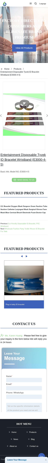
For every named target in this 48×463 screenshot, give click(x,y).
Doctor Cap (41, 213)
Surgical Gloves (35, 209)
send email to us (25, 180)
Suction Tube (41, 206)
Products (17, 69)
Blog (33, 439)
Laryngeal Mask (21, 209)
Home (6, 69)
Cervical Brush (16, 213)
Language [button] (42, 4)
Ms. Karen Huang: (14, 335)
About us (13, 446)
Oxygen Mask (17, 206)
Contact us (34, 446)
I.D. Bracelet (5, 206)
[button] (30, 3)
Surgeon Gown (29, 206)
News (16, 439)
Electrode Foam (29, 213)
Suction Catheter (7, 209)
